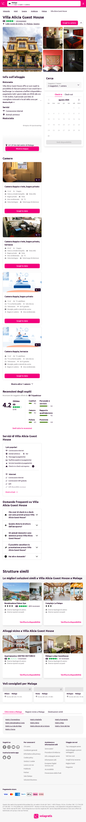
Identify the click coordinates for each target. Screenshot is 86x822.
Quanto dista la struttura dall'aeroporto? (19, 525)
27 (64, 130)
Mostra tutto (8, 118)
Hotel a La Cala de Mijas (13, 726)
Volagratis (6, 11)
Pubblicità (27, 769)
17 (49, 125)
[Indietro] (49, 100)
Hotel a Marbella (36, 719)
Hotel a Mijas (59, 723)
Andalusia (34, 11)
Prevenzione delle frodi (53, 773)
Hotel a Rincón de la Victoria (39, 726)
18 (54, 125)
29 (74, 130)
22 (74, 125)
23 (79, 125)
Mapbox (26, 125)
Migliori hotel (70, 763)
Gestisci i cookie (29, 761)
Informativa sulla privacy (32, 754)
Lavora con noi (29, 765)
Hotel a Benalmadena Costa (15, 723)
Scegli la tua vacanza (73, 760)
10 (49, 119)
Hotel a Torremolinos (12, 719)
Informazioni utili (50, 760)
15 (74, 119)
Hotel (16, 11)
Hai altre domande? (17, 556)
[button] (22, 49)
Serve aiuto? (49, 749)
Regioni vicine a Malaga (34, 712)
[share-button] (81, 23)
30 (79, 130)
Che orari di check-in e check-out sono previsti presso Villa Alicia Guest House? (21, 514)
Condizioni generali (30, 750)
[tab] (13, 712)
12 (59, 119)
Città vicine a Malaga (13, 712)
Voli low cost (70, 756)
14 (69, 119)
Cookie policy (28, 758)
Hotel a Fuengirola (61, 719)
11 (54, 119)
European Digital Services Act (50, 765)
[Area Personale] (83, 3)
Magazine (69, 767)
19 (59, 125)
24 (49, 130)
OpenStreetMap (36, 125)
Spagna (24, 11)
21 (69, 125)
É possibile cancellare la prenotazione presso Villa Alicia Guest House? (20, 547)
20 (64, 125)
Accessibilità (49, 769)
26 (59, 130)
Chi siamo (27, 746)
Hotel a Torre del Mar (62, 726)
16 (79, 119)
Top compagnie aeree (73, 746)
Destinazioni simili (55, 712)
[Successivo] (79, 100)
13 (64, 119)
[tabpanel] (43, 725)
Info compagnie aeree (52, 756)
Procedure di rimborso (52, 752)
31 (49, 136)
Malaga (44, 11)
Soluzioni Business (30, 780)
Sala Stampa (28, 776)
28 (69, 130)
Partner (26, 772)
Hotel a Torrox (10, 729)
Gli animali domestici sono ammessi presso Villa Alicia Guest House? (20, 535)
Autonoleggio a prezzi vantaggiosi (73, 751)
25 (54, 130)
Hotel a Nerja (34, 723)
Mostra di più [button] (10, 492)
